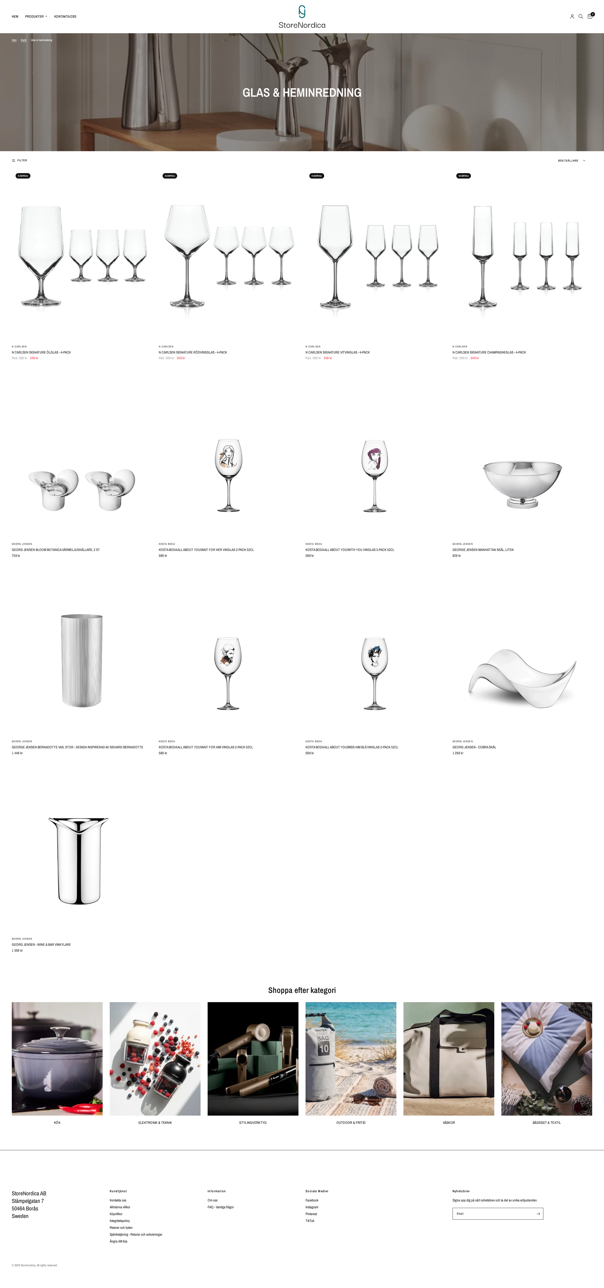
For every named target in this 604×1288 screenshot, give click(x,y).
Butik (23, 40)
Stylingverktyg (253, 1123)
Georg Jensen (22, 544)
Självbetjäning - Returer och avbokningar (136, 1234)
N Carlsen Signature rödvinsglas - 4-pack (193, 352)
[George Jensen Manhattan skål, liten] (522, 452)
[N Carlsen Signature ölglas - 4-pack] (82, 255)
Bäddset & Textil (547, 1123)
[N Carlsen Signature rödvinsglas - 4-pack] (229, 255)
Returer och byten (121, 1227)
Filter (22, 160)
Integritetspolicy (120, 1220)
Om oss (213, 1200)
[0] (588, 16)
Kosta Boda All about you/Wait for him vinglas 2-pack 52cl (206, 747)
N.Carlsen (19, 346)
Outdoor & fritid (351, 1123)
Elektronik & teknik (155, 1123)
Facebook (312, 1200)
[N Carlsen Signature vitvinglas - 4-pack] (375, 255)
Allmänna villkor (120, 1207)
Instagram (312, 1207)
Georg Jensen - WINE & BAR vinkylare (41, 944)
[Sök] (580, 16)
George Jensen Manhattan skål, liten (483, 549)
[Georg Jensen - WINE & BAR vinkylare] (82, 847)
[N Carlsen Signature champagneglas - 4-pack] (522, 255)
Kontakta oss (65, 16)
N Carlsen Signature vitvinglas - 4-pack (338, 352)
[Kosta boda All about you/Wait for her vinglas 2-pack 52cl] (229, 452)
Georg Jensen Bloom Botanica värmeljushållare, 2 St (56, 549)
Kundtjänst (118, 1191)
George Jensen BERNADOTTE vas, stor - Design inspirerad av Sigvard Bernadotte (77, 747)
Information (217, 1191)
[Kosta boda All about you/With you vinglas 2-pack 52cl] (375, 452)
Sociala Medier (317, 1191)
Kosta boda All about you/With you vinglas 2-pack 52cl (350, 549)
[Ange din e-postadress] (538, 1213)
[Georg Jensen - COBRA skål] (522, 650)
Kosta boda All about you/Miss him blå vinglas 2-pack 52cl (352, 747)
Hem (15, 16)
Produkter (34, 16)
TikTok (310, 1220)
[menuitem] (17, 16)
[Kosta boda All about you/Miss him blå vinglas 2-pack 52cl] (375, 650)
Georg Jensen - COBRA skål (474, 747)
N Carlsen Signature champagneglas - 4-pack (489, 352)
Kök (57, 1123)
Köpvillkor (116, 1213)
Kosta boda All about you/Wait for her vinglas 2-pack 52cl (206, 549)
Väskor (449, 1123)
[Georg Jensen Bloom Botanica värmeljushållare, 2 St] (82, 452)
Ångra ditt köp (118, 1241)
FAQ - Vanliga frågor (221, 1207)
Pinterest (311, 1213)
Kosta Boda (167, 544)
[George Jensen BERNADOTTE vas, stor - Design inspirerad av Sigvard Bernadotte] (82, 650)
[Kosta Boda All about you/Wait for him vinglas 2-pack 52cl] (229, 650)
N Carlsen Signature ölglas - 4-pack (41, 352)
